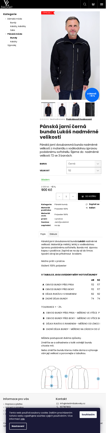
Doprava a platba (13, 404)
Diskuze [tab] (53, 234)
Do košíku (91, 196)
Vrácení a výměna (14, 407)
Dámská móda (14, 18)
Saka (12, 30)
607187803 (65, 406)
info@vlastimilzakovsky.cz (72, 403)
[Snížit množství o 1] (59, 196)
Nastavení (18, 426)
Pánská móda (14, 34)
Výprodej (11, 45)
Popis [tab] (43, 234)
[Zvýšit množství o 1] (73, 196)
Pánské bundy (61, 204)
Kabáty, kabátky (18, 26)
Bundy (13, 22)
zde (23, 419)
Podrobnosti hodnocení (79, 119)
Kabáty (13, 41)
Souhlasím (88, 414)
